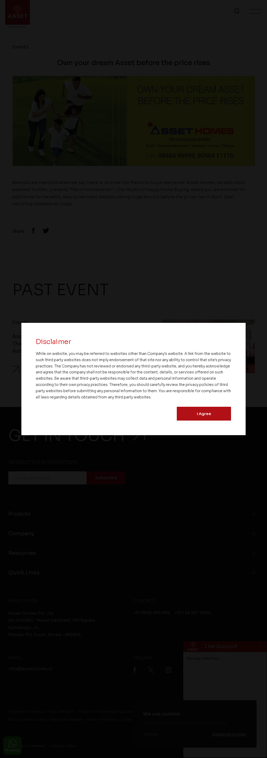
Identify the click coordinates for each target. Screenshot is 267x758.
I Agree (204, 413)
